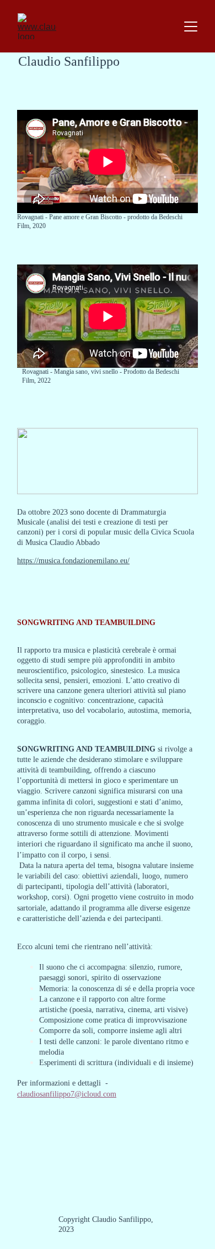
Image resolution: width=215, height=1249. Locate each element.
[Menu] (190, 26)
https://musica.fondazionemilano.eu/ (73, 561)
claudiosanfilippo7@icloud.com (66, 1094)
